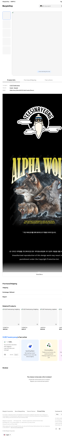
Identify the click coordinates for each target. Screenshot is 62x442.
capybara (42, 327)
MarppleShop (6, 1)
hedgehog (5, 327)
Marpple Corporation (8, 411)
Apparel (16, 88)
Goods (11, 88)
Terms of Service (31, 411)
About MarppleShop (20, 411)
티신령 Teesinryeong (15, 85)
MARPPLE (13, 1)
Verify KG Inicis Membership (17, 427)
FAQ (57, 414)
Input (16, 354)
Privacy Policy (41, 411)
